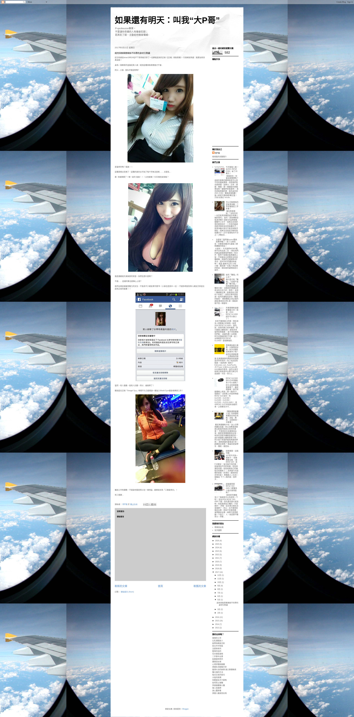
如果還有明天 (217, 659)
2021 (217, 558)
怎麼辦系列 (216, 648)
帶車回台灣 (218, 527)
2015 (217, 621)
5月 (219, 600)
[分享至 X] (149, 504)
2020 (217, 562)
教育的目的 (216, 651)
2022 (217, 555)
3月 (219, 609)
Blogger (185, 709)
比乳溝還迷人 (217, 641)
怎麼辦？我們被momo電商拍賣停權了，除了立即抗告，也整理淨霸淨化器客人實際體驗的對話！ (226, 243)
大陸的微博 (216, 677)
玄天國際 (218, 530)
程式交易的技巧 (218, 675)
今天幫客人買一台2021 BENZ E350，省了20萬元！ (232, 170)
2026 (217, 541)
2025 (217, 544)
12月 (219, 575)
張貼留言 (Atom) (127, 592)
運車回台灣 (216, 662)
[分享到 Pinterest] (155, 504)
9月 (219, 586)
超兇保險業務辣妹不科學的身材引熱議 (227, 604)
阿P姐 (217, 153)
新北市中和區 (217, 646)
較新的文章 (121, 586)
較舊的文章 (200, 586)
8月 (219, 589)
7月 (219, 593)
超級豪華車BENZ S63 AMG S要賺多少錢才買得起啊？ (231, 488)
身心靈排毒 (216, 690)
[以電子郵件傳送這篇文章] (144, 504)
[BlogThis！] (147, 504)
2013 (217, 628)
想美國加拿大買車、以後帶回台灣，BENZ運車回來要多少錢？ (232, 348)
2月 (219, 613)
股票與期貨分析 (218, 643)
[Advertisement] (223, 102)
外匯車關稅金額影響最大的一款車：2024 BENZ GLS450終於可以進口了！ (232, 313)
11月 (219, 579)
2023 (217, 551)
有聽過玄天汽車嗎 (219, 680)
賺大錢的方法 (217, 672)
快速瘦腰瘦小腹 (218, 685)
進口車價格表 (230, 669)
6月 (219, 596)
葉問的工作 (216, 638)
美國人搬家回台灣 (219, 693)
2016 (217, 617)
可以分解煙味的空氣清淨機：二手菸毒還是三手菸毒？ (232, 205)
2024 (217, 547)
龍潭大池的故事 (218, 669)
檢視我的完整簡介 (219, 157)
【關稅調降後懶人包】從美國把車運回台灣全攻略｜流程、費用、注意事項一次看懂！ (232, 416)
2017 (217, 572)
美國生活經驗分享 (219, 667)
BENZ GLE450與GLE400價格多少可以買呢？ (232, 380)
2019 (217, 565)
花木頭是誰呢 (217, 654)
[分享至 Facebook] (152, 504)
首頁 (160, 586)
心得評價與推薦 (218, 664)
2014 (217, 624)
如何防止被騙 (217, 683)
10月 (219, 582)
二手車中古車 (217, 656)
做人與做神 (216, 688)
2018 (217, 569)
